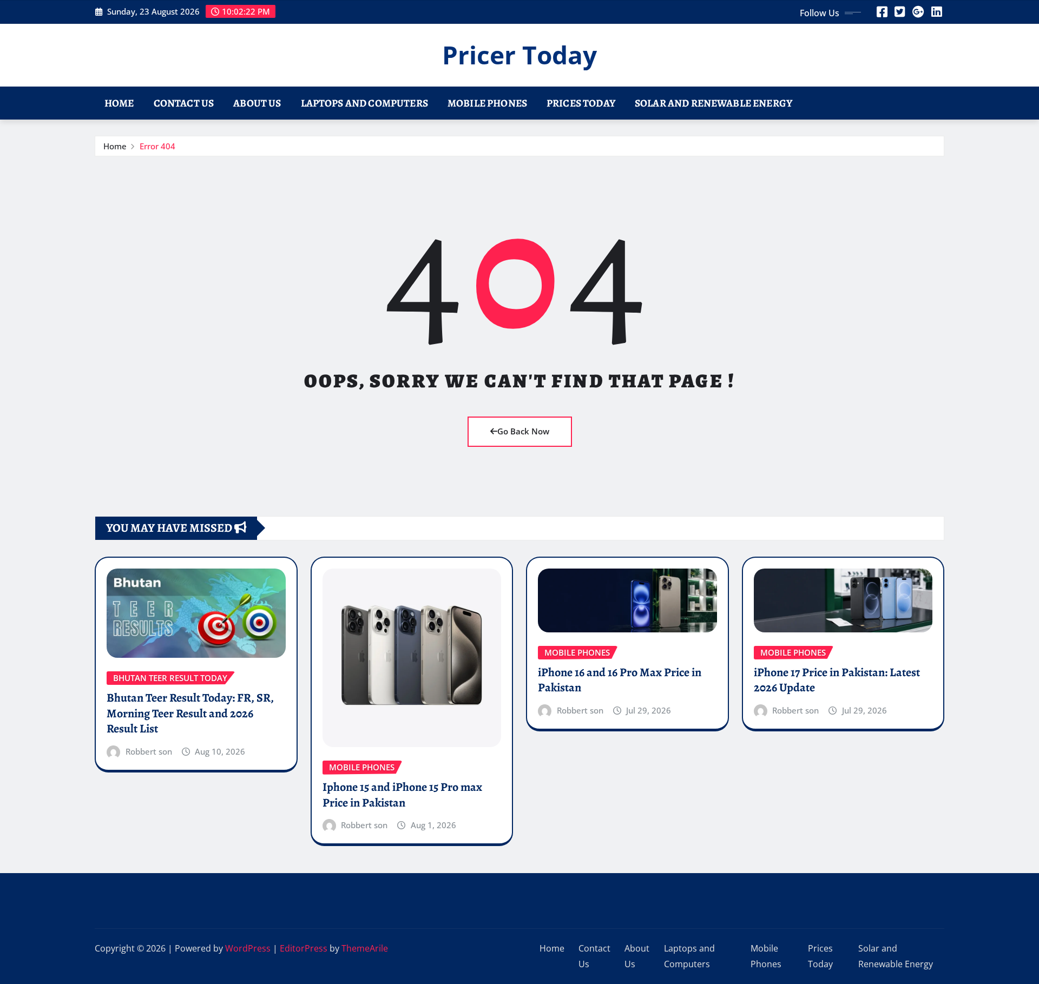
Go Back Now (523, 431)
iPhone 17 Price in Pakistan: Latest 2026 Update (837, 680)
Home (119, 103)
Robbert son (149, 751)
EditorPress (303, 948)
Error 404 (157, 146)
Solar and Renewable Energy (713, 103)
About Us (257, 103)
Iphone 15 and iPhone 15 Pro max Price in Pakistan (402, 795)
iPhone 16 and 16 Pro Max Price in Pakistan (619, 680)
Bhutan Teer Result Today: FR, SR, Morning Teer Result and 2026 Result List (190, 713)
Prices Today (581, 103)
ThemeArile (364, 948)
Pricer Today (519, 54)
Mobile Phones (487, 103)
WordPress (248, 948)
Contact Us (184, 103)
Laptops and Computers (364, 103)
